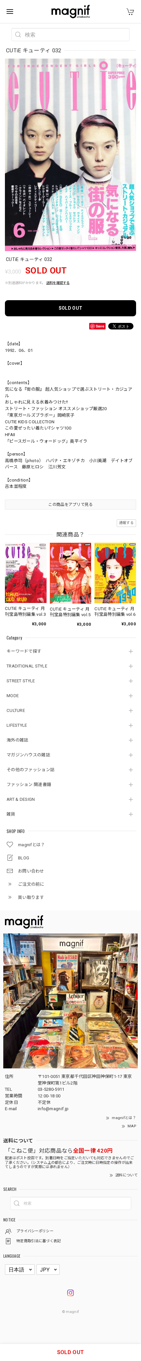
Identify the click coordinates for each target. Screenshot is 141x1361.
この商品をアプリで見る (70, 504)
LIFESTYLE (17, 725)
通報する (126, 523)
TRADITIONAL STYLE (27, 666)
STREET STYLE (21, 680)
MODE (13, 695)
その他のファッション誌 (30, 769)
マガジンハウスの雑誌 (28, 754)
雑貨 (11, 814)
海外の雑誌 (18, 740)
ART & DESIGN (21, 799)
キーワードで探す (24, 651)
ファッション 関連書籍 (29, 784)
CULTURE (16, 710)
